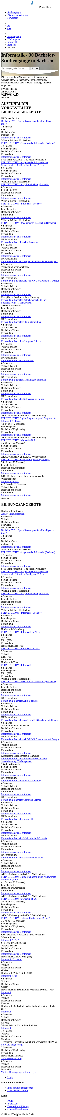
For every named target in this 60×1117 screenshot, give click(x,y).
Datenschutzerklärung (18, 1106)
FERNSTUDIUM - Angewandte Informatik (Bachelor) (28, 143)
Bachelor (11, 44)
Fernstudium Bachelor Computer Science (21, 341)
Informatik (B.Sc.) (10, 481)
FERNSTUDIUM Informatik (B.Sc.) (19, 440)
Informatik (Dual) (9, 976)
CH (9, 28)
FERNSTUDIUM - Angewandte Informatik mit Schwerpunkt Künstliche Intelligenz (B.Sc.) (24, 163)
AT (8, 25)
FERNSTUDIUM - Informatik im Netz (20, 632)
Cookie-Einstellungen (17, 1109)
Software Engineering (11, 1044)
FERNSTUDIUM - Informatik (16, 665)
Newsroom (12, 18)
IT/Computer (13, 39)
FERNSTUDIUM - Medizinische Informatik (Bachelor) (28, 223)
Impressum (12, 1103)
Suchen (35, 68)
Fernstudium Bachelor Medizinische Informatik (24, 379)
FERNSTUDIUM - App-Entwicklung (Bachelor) (25, 184)
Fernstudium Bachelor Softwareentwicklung (22, 399)
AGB (10, 1101)
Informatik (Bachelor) (11, 959)
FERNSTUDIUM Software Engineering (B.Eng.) (25, 459)
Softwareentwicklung (11, 1058)
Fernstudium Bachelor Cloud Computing (21, 322)
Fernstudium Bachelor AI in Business (19, 242)
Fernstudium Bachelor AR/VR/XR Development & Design (30, 280)
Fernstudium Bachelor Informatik (17, 360)
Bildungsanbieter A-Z (17, 15)
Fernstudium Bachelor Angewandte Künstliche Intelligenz (29, 261)
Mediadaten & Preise (17, 1090)
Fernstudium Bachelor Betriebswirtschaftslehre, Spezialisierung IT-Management (24, 301)
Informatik (12, 42)
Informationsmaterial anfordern (16, 137)
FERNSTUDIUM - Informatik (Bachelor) (21, 203)
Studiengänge (14, 12)
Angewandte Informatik (12, 513)
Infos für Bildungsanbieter (20, 1087)
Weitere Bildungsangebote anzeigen (18, 1072)
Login (10, 1077)
